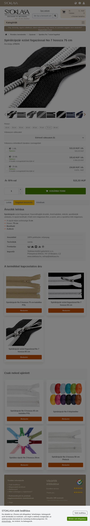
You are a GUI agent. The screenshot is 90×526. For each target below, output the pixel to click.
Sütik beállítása (80, 513)
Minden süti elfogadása (77, 519)
